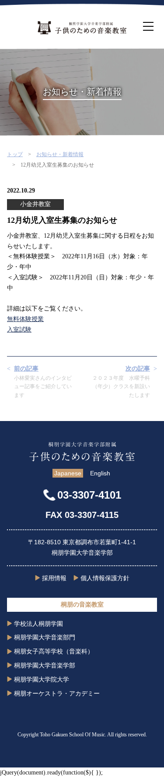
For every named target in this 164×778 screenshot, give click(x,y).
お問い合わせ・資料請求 (82, 770)
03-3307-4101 (89, 495)
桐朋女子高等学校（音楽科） (54, 651)
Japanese (67, 473)
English (100, 473)
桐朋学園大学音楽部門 (44, 637)
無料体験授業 (25, 319)
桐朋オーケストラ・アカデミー (57, 693)
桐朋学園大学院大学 (41, 679)
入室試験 (19, 329)
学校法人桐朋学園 (38, 623)
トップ (15, 154)
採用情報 (54, 578)
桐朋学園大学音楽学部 (44, 665)
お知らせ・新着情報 (60, 154)
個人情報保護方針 (104, 578)
